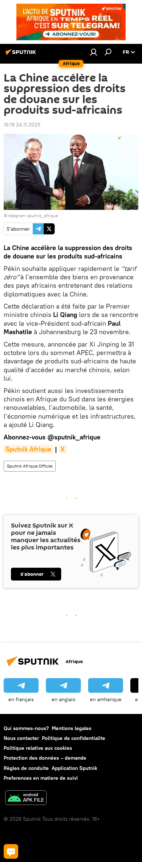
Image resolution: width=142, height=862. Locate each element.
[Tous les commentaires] (11, 851)
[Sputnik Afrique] (22, 55)
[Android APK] (26, 798)
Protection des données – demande (45, 758)
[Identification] (93, 52)
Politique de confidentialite (73, 738)
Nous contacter (21, 738)
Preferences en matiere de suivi (41, 778)
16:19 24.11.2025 (22, 124)
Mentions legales (71, 728)
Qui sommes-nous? (26, 728)
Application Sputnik (74, 768)
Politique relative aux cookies (38, 748)
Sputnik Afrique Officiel (29, 466)
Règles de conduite (26, 768)
